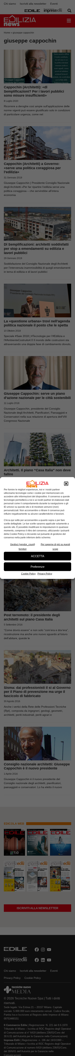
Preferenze (37, 566)
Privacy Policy (45, 573)
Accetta (37, 556)
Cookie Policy (28, 573)
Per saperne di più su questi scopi (55, 546)
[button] (66, 484)
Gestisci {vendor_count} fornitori (22, 546)
